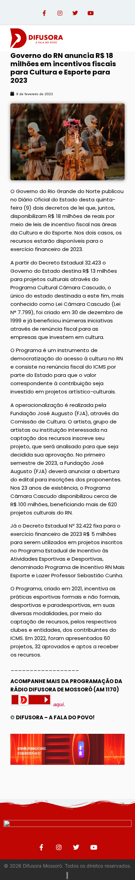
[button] (122, 38)
